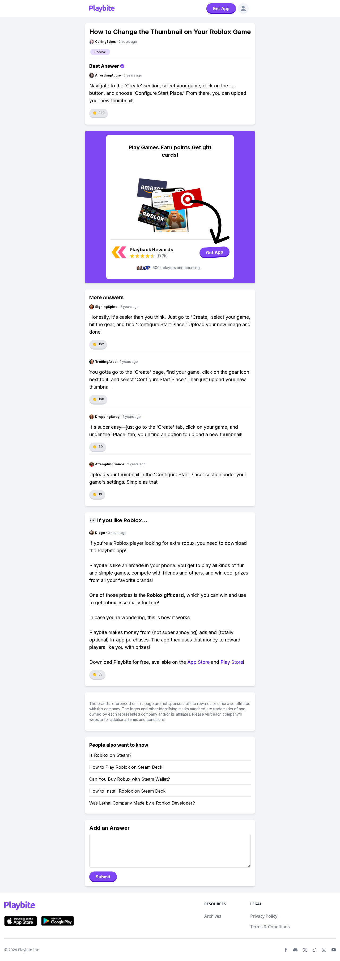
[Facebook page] (286, 950)
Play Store (231, 662)
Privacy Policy (263, 916)
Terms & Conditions (270, 927)
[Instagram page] (324, 950)
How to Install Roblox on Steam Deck (127, 791)
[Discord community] (295, 950)
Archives (212, 916)
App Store (198, 662)
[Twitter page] (305, 950)
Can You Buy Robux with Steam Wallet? (129, 779)
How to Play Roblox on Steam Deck (125, 767)
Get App (221, 8)
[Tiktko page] (314, 950)
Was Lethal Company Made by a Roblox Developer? (142, 803)
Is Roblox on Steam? (110, 755)
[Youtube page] (334, 950)
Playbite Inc (28, 949)
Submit (103, 876)
